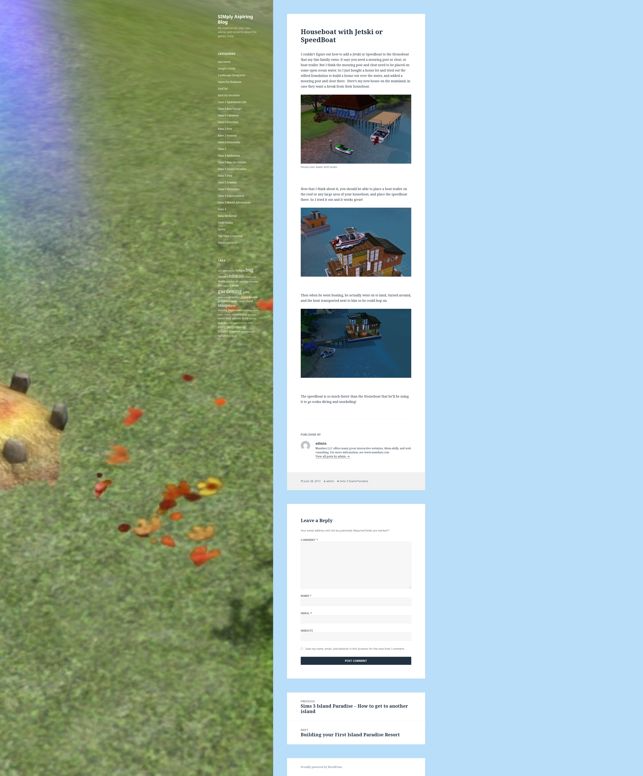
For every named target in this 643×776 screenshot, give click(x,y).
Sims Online (225, 222)
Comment (309, 540)
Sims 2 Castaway (228, 115)
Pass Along (247, 310)
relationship (239, 314)
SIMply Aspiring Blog (235, 19)
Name (306, 596)
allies (220, 271)
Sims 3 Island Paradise (232, 169)
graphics (234, 297)
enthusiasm (253, 281)
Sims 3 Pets (225, 176)
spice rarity (238, 323)
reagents (227, 314)
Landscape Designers (231, 75)
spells (220, 323)
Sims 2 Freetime (228, 122)
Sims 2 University (229, 142)
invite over (237, 301)
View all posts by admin (330, 456)
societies (252, 319)
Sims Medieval (227, 216)
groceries (224, 301)
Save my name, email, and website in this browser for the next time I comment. (355, 649)
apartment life (229, 271)
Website (307, 630)
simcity (236, 318)
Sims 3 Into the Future (232, 162)
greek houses (248, 297)
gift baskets (223, 297)
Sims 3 (222, 149)
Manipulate (226, 305)
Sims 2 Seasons (227, 135)
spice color (228, 323)
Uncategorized (227, 242)
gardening (230, 291)
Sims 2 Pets (225, 129)
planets (256, 310)
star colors (248, 323)
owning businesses (230, 310)
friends (234, 285)
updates (223, 335)
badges (240, 270)
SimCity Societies (229, 95)
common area (250, 277)
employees (243, 281)
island (249, 301)
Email (306, 613)
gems (246, 292)
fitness (226, 286)
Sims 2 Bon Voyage (230, 109)
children (235, 276)
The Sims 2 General (230, 236)
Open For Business (229, 82)
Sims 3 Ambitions (229, 155)
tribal (242, 332)
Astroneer (224, 62)
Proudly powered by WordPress (321, 767)
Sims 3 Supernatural (231, 196)
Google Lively (226, 68)
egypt (234, 281)
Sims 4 (222, 209)
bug (249, 270)
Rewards (252, 314)
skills (245, 318)
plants (220, 314)
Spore (221, 229)
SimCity (223, 88)
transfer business (229, 331)
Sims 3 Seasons (227, 182)
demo (228, 281)
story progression (231, 327)
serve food (224, 318)
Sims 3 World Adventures (234, 202)
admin (330, 481)
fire (220, 285)
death (221, 281)
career (222, 276)
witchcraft (233, 336)
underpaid (250, 332)
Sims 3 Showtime (229, 189)
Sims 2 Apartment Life (232, 102)
